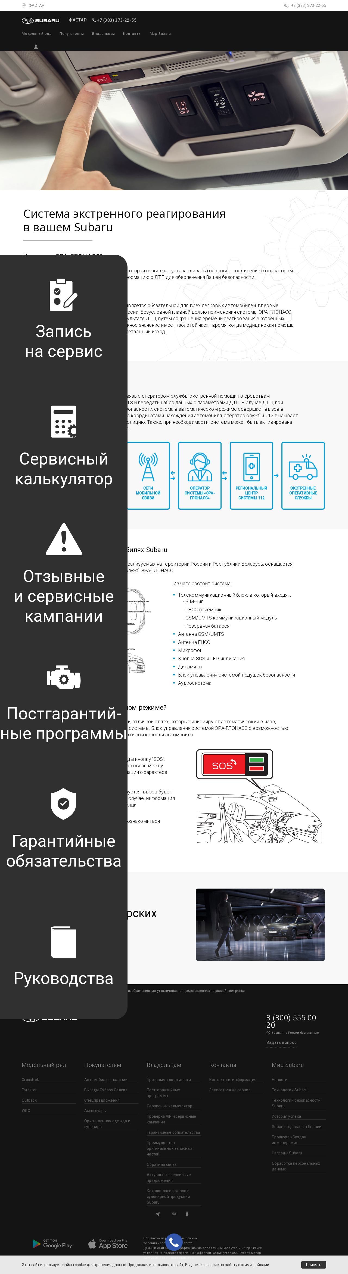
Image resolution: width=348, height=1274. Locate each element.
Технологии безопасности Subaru (296, 1103)
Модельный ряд (36, 34)
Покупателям (72, 34)
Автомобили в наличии (106, 1079)
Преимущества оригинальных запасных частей (169, 1148)
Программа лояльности (169, 1079)
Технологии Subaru (289, 1090)
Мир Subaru (160, 34)
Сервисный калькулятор (169, 1106)
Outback (29, 1100)
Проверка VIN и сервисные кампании (171, 1119)
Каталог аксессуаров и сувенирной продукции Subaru (168, 1196)
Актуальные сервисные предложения (169, 1178)
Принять (313, 1265)
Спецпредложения (102, 1100)
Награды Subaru (287, 1153)
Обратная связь (162, 1164)
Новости (279, 1079)
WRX (26, 1110)
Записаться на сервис (229, 1090)
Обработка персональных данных (296, 1166)
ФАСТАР (36, 5)
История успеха (286, 1116)
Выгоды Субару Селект (105, 1090)
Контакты (132, 34)
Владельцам (103, 34)
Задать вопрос (281, 1042)
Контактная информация (232, 1079)
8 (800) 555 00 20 (291, 1022)
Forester (29, 1090)
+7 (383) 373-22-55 (308, 5)
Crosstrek (30, 1079)
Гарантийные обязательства (173, 1132)
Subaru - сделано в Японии (297, 1127)
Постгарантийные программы (163, 1093)
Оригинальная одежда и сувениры (107, 1124)
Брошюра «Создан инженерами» (289, 1140)
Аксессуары (95, 1110)
